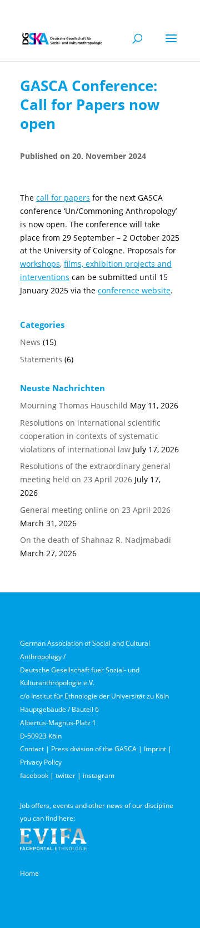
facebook (34, 775)
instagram (98, 775)
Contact (32, 749)
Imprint (155, 749)
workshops (40, 263)
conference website (134, 290)
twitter (66, 775)
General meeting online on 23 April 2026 (95, 510)
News (30, 342)
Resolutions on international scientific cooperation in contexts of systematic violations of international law (90, 436)
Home (29, 873)
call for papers (63, 197)
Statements (41, 359)
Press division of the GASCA (94, 749)
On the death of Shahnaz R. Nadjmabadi (95, 540)
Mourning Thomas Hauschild (74, 405)
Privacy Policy (41, 762)
